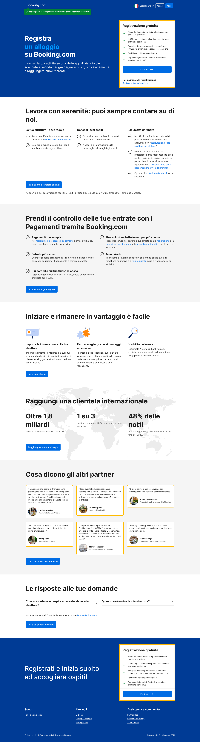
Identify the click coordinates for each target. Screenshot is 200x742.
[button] (57, 12)
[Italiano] (136, 5)
